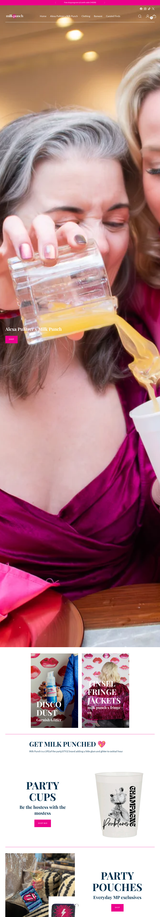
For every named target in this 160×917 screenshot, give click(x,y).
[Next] (104, 2)
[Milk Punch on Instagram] (145, 8)
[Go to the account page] (146, 16)
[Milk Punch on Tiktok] (149, 8)
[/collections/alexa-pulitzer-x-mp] (80, 326)
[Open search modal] (140, 16)
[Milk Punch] (14, 16)
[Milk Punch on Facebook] (141, 8)
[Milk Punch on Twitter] (153, 8)
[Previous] (55, 2)
